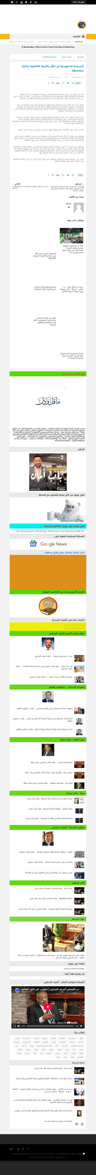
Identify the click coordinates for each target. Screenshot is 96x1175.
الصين (54, 1056)
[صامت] (18, 1040)
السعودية (26, 1052)
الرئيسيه (80, 71)
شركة (44, 1064)
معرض (27, 1067)
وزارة (72, 1071)
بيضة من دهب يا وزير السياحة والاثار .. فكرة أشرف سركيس (49, 876)
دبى (16, 1060)
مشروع (49, 1067)
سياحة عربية (67, 71)
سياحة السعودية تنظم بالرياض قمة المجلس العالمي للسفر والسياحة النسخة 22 (71, 370)
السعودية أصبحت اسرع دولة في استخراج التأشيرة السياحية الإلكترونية (44, 270)
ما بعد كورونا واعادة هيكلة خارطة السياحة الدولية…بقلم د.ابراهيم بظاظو (44, 743)
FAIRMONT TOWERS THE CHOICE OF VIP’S (30, 201)
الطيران (45, 1056)
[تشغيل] (81, 1040)
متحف (66, 1067)
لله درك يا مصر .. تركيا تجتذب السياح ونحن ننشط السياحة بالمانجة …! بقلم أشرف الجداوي (44, 681)
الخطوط (36, 1052)
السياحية (63, 1056)
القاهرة (36, 1056)
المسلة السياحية (77, 1060)
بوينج (32, 1060)
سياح (67, 1064)
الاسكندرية (72, 1052)
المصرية (65, 1060)
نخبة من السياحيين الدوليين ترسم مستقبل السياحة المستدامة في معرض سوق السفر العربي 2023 (72, 263)
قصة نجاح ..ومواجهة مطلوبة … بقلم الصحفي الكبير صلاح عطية (48, 797)
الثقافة (53, 1052)
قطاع (81, 1067)
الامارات (62, 1052)
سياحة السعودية (50, 71)
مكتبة (19, 1067)
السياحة (72, 1056)
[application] (48, 1022)
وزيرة (58, 1071)
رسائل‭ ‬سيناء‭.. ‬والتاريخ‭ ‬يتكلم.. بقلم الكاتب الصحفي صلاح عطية (48, 787)
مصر (41, 1067)
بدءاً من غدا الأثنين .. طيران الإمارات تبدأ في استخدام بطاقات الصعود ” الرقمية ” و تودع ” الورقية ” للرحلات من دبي (42, 1104)
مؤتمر (74, 1067)
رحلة (74, 1064)
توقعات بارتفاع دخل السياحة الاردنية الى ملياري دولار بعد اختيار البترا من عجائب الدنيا (67, 202)
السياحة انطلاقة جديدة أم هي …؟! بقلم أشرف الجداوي (51, 691)
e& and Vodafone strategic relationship (58, 1135)
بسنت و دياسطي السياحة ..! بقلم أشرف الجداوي (53, 670)
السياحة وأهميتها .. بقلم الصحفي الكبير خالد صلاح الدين (50, 913)
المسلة (16, 1056)
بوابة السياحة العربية (44, 1060)
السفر (17, 1052)
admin (68, 218)
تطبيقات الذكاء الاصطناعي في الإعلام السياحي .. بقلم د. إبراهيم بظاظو (44, 723)
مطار (35, 1067)
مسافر (58, 1067)
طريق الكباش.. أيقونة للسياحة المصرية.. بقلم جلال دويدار (50, 823)
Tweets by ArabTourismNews (74, 983)
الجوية (45, 1052)
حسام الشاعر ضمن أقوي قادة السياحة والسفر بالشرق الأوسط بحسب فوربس (43, 1125)
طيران (28, 1064)
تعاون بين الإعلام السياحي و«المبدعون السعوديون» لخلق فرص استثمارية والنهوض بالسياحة (44, 336)
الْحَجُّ (57, 1060)
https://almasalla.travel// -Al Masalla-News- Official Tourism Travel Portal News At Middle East (50, 545)
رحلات (81, 1064)
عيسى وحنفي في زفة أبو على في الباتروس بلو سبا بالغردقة (48, 887)
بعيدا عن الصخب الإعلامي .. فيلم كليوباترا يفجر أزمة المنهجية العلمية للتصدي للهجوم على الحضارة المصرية (43, 1115)
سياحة (60, 1064)
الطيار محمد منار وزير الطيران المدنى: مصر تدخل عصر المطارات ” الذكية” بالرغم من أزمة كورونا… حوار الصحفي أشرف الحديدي (51, 971)
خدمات (24, 1060)
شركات (51, 1064)
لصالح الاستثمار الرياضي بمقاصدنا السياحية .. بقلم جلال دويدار (49, 833)
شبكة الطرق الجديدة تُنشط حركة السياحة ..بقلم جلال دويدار (49, 813)
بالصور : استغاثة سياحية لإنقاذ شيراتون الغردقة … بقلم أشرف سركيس (45, 866)
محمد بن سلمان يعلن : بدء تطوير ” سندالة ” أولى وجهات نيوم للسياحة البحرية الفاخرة (71, 303)
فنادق (20, 1064)
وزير (65, 1071)
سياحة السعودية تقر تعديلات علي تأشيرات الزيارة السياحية (45, 302)
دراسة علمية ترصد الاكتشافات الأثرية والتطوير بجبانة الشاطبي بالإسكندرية (44, 1093)
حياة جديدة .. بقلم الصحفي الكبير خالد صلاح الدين (53, 903)
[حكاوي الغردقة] (48, 853)
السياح (80, 1056)
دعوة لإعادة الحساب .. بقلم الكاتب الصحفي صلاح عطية (51, 777)
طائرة (36, 1064)
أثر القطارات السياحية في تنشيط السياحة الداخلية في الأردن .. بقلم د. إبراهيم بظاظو (42, 734)
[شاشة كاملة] (14, 1040)
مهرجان (80, 1071)
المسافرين (26, 1056)
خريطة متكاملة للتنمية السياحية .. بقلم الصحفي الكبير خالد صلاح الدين (45, 923)
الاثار (81, 1052)
